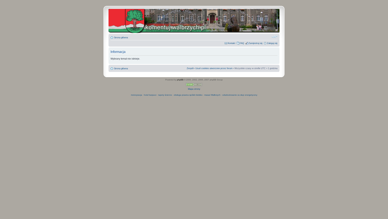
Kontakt (231, 43)
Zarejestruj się (256, 43)
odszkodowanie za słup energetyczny (239, 95)
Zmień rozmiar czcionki (274, 36)
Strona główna (121, 37)
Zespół (190, 68)
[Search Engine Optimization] (194, 85)
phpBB (180, 80)
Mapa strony (194, 89)
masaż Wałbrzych (212, 95)
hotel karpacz (150, 95)
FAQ (242, 43)
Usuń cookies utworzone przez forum (213, 68)
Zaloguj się (272, 43)
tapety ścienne (165, 95)
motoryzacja (136, 95)
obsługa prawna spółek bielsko (188, 95)
